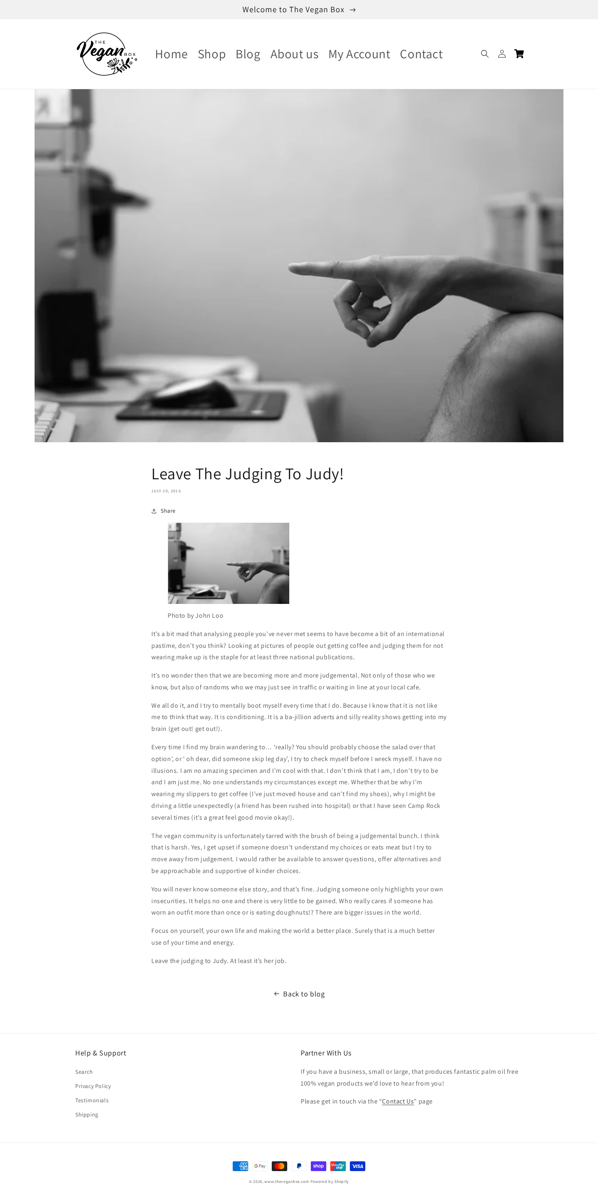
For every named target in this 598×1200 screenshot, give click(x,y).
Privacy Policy (93, 1086)
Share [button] (168, 510)
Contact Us (398, 1101)
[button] (484, 53)
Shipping (86, 1114)
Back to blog (304, 993)
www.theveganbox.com (286, 1181)
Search (84, 1071)
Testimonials (92, 1100)
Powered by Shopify (329, 1181)
